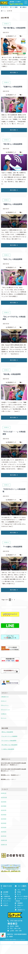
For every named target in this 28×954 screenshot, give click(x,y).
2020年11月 (4, 844)
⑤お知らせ (3, 713)
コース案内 (15, 7)
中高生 (19, 892)
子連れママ (20, 905)
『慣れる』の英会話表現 (7, 732)
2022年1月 (3, 793)
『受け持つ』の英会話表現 (12, 144)
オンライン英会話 (22, 896)
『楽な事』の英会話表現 (12, 374)
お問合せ (24, 7)
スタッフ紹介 (7, 898)
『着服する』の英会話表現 (12, 204)
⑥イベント (3, 718)
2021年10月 (4, 797)
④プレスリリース (5, 709)
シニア (19, 907)
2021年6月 (3, 814)
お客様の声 (7, 896)
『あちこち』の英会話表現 (12, 259)
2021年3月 (3, 827)
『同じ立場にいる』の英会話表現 (9, 744)
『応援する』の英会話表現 (12, 87)
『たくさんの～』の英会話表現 (8, 740)
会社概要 (5, 892)
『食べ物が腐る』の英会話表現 (14, 28)
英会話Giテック (13, 764)
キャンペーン (7, 901)
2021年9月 (3, 801)
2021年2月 (3, 831)
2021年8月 (3, 806)
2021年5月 (3, 819)
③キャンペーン (4, 705)
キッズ (19, 894)
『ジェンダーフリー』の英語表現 (9, 736)
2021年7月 (3, 810)
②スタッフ (3, 701)
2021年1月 (3, 836)
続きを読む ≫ (14, 72)
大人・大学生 (21, 890)
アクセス (5, 894)
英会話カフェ (21, 910)
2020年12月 (4, 840)
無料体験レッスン (5, 775)
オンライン (5, 7)
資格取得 (20, 903)
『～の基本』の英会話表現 (12, 547)
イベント (5, 903)
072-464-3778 (17, 4)
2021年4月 (3, 823)
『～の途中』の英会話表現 (7, 749)
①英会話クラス (5, 696)
